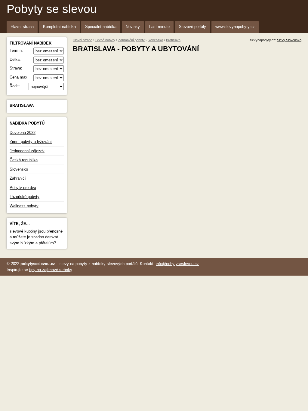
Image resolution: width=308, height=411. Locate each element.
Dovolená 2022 (22, 132)
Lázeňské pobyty (24, 196)
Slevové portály (192, 26)
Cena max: (19, 77)
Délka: (15, 59)
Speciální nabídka (100, 26)
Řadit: (15, 86)
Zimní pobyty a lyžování (31, 141)
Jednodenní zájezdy (27, 151)
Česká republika (24, 160)
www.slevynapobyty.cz (235, 26)
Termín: (16, 50)
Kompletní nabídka (59, 26)
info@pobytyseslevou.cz (177, 263)
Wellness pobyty (24, 206)
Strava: (16, 68)
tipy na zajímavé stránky (50, 269)
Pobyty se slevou (52, 8)
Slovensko (19, 169)
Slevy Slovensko (289, 40)
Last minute (159, 26)
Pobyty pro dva (23, 187)
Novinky (133, 26)
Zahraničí (18, 178)
